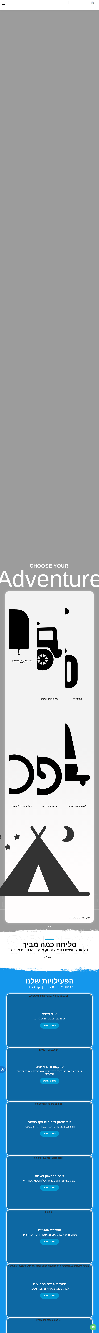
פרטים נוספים (49, 1025)
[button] (3, 5)
